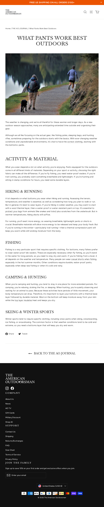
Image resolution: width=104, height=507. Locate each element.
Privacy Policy (11, 459)
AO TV (8, 408)
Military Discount (12, 417)
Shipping (9, 436)
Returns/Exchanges (14, 441)
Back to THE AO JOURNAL (54, 353)
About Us (9, 399)
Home (8, 28)
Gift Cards (10, 413)
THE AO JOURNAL (20, 28)
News (8, 404)
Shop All (9, 422)
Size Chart (10, 450)
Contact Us (10, 432)
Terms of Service (13, 455)
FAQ (7, 445)
